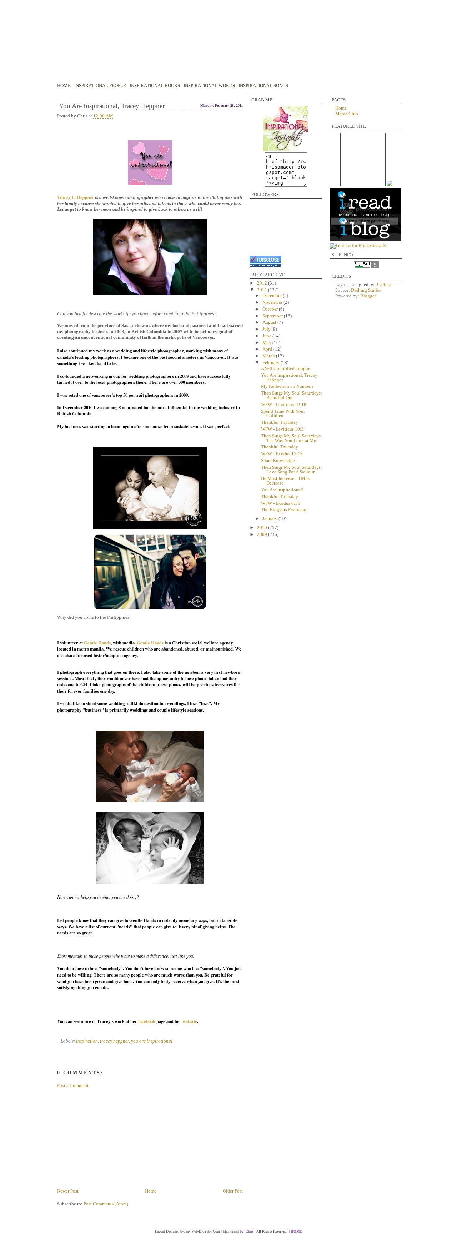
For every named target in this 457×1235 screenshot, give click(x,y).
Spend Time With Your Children (283, 413)
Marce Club (346, 113)
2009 (262, 534)
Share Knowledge (278, 460)
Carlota (384, 284)
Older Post (233, 1191)
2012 (262, 283)
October (270, 309)
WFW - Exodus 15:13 (282, 453)
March (269, 355)
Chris (249, 1231)
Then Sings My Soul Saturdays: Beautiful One (291, 395)
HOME (296, 1231)
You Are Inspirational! (282, 489)
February (271, 362)
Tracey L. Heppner (75, 197)
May (267, 342)
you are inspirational (151, 1041)
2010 (262, 527)
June (267, 335)
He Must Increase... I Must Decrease (286, 481)
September (273, 315)
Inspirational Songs (263, 85)
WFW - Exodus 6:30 (280, 503)
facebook (146, 1021)
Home (64, 85)
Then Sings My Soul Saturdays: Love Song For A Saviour (291, 470)
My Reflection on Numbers (287, 386)
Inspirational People (100, 85)
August (269, 322)
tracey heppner (114, 1041)
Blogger (368, 295)
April (267, 349)
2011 (262, 289)
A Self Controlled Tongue (285, 368)
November (272, 302)
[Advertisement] (101, 1138)
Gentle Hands (97, 642)
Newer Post (68, 1191)
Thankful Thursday (279, 422)
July (267, 329)
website (189, 1021)
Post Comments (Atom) (106, 1203)
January (270, 518)
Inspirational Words (209, 85)
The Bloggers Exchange (284, 509)
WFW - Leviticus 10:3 (282, 429)
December (272, 295)
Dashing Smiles (366, 290)
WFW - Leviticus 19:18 (283, 404)
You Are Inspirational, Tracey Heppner (112, 106)
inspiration (87, 1041)
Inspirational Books (155, 85)
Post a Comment (73, 1085)
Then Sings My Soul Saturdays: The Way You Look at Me (291, 438)
